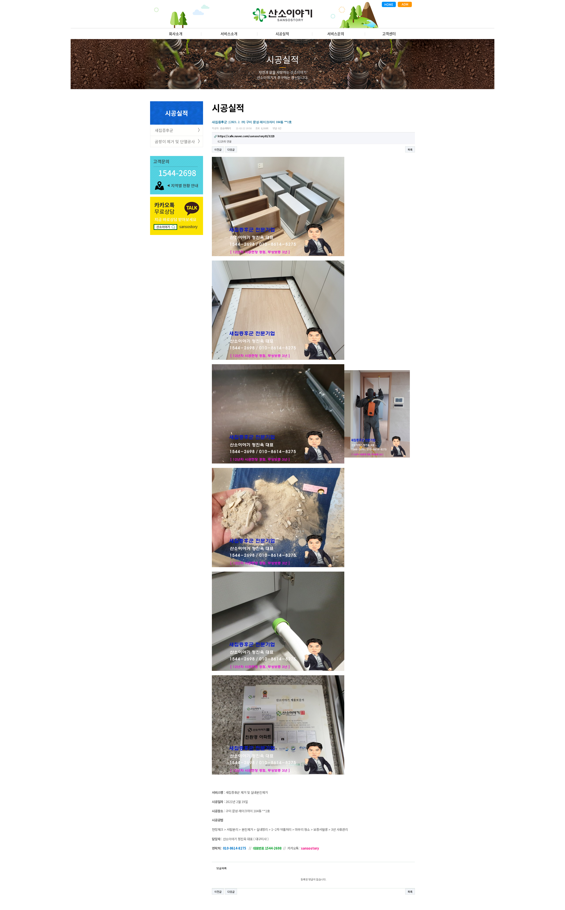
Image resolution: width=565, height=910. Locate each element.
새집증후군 (164, 130)
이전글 (217, 149)
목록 (410, 149)
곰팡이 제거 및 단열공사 (175, 141)
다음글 (230, 149)
